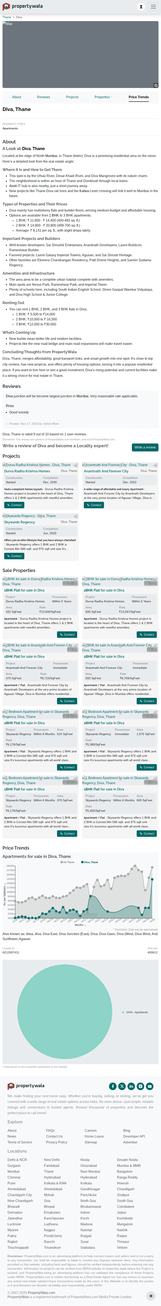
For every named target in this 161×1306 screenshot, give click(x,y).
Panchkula (88, 1195)
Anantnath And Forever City (106, 471)
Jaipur (121, 1212)
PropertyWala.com (41, 1293)
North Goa (88, 1201)
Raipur (122, 1236)
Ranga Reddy (127, 1177)
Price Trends (139, 97)
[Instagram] (140, 1086)
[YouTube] (149, 1086)
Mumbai (51, 156)
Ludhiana (51, 1224)
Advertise (130, 1142)
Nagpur (49, 1230)
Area (9, 607)
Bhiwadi (14, 1206)
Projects (72, 97)
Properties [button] (102, 97)
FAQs (50, 1130)
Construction (14, 477)
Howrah (123, 1183)
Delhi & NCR (17, 1160)
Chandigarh (126, 1189)
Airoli (13, 186)
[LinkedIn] (131, 1086)
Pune (12, 1183)
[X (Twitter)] (122, 1086)
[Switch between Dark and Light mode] (150, 1296)
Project (10, 597)
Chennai (14, 1177)
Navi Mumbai (90, 1171)
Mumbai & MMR (129, 1165)
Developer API (134, 1136)
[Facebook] (113, 1086)
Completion (50, 477)
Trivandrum (52, 1247)
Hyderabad (52, 1177)
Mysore (13, 1230)
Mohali (49, 1195)
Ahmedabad (17, 1189)
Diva (26, 148)
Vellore (122, 1247)
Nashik (122, 1230)
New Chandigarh (20, 1201)
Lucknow (14, 1224)
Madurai (86, 1224)
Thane (7, 17)
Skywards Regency (19, 522)
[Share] (75, 465)
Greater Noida (127, 1160)
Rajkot (12, 1242)
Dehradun (15, 1212)
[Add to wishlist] (40, 465)
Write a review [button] (145, 447)
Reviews (43, 97)
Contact (16, 505)
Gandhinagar (90, 1189)
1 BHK (54, 215)
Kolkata (86, 1183)
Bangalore (124, 1171)
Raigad (85, 1236)
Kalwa (84, 191)
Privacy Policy (56, 1142)
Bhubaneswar (90, 1206)
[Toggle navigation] (153, 7)
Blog (126, 1130)
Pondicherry (53, 1236)
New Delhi (52, 1160)
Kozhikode (125, 1218)
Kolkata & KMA (55, 1183)
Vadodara (87, 1247)
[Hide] (5, 465)
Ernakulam (52, 1212)
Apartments (10, 128)
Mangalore (125, 1224)
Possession (59, 597)
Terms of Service (20, 1142)
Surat (84, 1242)
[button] (141, 7)
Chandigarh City (20, 1195)
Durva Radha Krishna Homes (27, 471)
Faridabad (51, 1165)
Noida (85, 1160)
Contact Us (54, 1136)
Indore (85, 1212)
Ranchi (49, 1242)
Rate (42, 607)
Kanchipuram (54, 1218)
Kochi (84, 1218)
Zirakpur (123, 1195)
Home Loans (94, 1136)
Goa (47, 1201)
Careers (91, 1130)
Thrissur (123, 1242)
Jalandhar (15, 1218)
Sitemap (91, 1142)
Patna (12, 1236)
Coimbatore (125, 1206)
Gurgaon (14, 1165)
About (16, 97)
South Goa (125, 1201)
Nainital (86, 1230)
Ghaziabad (88, 1165)
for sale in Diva (24, 590)
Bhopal (49, 1206)
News (12, 1136)
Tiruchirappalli (18, 1247)
